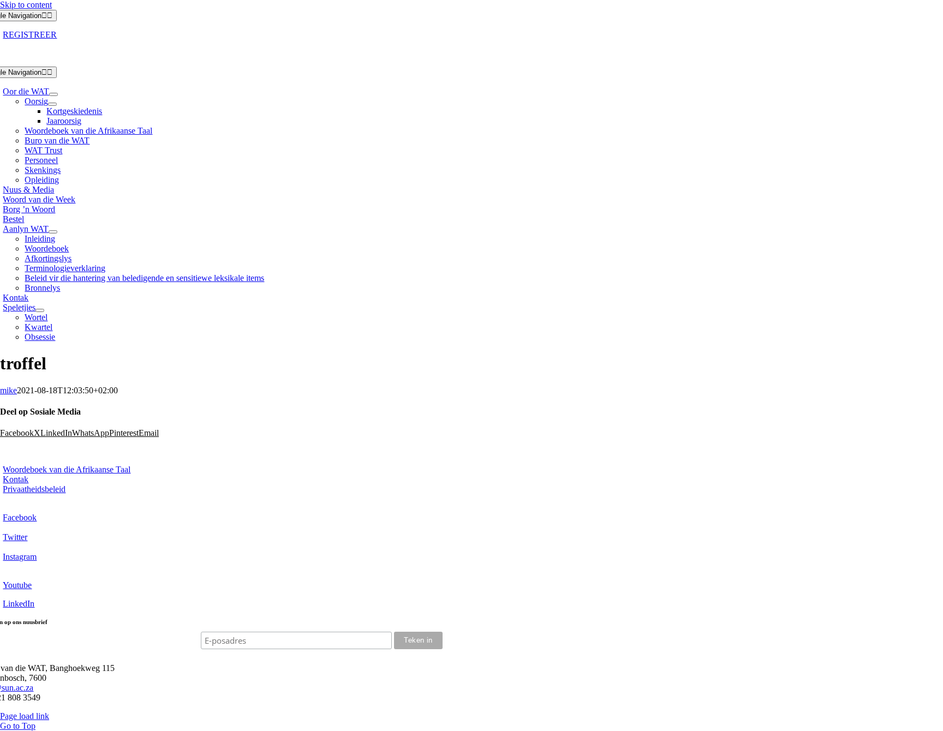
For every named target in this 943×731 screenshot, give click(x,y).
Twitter (15, 537)
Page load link (24, 716)
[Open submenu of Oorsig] (52, 104)
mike (8, 390)
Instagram (20, 556)
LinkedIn (18, 603)
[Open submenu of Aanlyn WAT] (53, 231)
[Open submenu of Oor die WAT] (53, 94)
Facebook (20, 517)
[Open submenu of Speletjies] (39, 310)
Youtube (17, 585)
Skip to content (26, 4)
